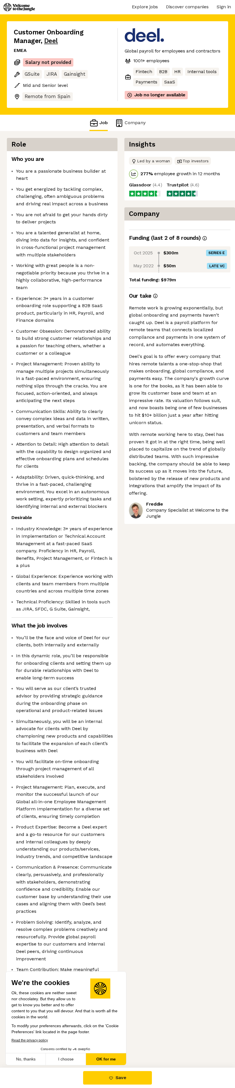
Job (103, 122)
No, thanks (26, 1059)
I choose (66, 1059)
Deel (51, 41)
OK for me (106, 1059)
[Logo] (19, 7)
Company (135, 122)
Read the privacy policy (29, 1040)
